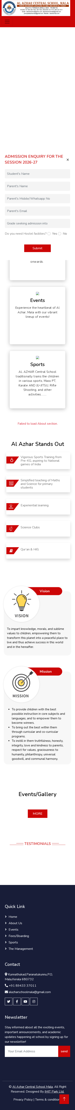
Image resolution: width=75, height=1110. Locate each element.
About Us (15, 923)
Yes (54, 233)
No (65, 233)
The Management (21, 949)
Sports (13, 942)
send (64, 1051)
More (37, 813)
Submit (37, 248)
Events (13, 929)
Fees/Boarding (19, 936)
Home (13, 917)
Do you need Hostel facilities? (26, 233)
